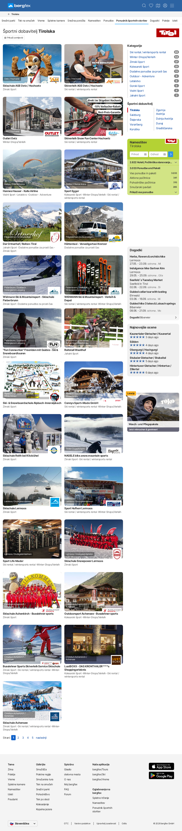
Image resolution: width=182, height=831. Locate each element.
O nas (67, 779)
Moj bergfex (70, 784)
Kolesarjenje (42, 804)
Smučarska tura (44, 779)
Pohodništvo (43, 794)
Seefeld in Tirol (139, 283)
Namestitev (94, 20)
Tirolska (135, 110)
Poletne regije (43, 774)
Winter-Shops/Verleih (143, 57)
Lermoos (135, 260)
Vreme (41, 20)
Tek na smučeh (26, 20)
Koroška (134, 129)
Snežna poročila (76, 20)
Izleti (174, 20)
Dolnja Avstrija (164, 118)
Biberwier (135, 307)
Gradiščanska (164, 128)
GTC (66, 823)
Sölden (134, 341)
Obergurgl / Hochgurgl (144, 349)
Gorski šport (137, 86)
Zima (10, 769)
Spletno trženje (100, 797)
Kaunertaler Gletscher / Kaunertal (150, 333)
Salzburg (135, 115)
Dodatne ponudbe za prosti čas (148, 71)
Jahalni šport (137, 95)
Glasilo (67, 769)
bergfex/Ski (98, 774)
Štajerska (135, 119)
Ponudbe (108, 20)
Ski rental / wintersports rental (148, 52)
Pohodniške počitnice (143, 182)
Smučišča (41, 769)
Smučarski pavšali (140, 187)
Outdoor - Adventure (142, 76)
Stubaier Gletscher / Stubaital (148, 357)
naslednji (41, 737)
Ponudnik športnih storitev (102, 809)
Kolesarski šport (139, 66)
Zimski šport (137, 62)
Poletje (165, 20)
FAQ (66, 789)
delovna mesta (72, 774)
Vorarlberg (136, 124)
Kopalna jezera (44, 809)
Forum (67, 794)
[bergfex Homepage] (19, 5)
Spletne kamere (56, 20)
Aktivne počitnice (140, 178)
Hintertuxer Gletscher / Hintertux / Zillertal (150, 367)
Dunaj (159, 123)
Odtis (124, 823)
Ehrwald (134, 295)
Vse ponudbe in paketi (143, 173)
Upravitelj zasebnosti (106, 823)
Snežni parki (8, 20)
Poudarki (13, 799)
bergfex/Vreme (100, 779)
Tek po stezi (42, 799)
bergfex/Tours (100, 769)
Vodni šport (137, 90)
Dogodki (154, 20)
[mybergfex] (165, 5)
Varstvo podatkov (82, 823)
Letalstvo (135, 81)
